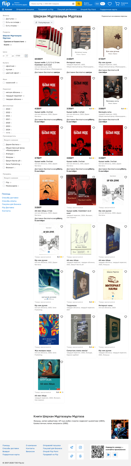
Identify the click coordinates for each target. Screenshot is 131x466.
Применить (26, 56)
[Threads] (80, 456)
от (4, 56)
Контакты (6, 211)
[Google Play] (108, 455)
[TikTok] (71, 456)
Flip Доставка (8, 207)
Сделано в (15, 41)
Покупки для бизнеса (11, 204)
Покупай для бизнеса (67, 9)
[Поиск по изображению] (73, 3)
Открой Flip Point (88, 9)
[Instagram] (80, 447)
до (13, 56)
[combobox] (52, 3)
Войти (86, 3)
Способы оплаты (9, 201)
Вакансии (30, 451)
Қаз (97, 4)
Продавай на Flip (45, 9)
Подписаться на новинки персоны (114, 16)
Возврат (6, 451)
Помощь (6, 445)
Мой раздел (88, 4)
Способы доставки (10, 198)
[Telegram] (71, 447)
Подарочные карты (108, 9)
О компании (31, 445)
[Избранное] (110, 3)
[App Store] (115, 455)
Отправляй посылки (25, 9)
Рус (102, 4)
